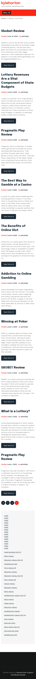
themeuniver (21, 672)
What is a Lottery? (15, 411)
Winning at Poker (14, 321)
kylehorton (10, 3)
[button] (6, 12)
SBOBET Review (13, 367)
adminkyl (25, 36)
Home (3, 18)
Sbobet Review (12, 31)
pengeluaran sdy (10, 635)
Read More (8, 65)
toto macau (9, 619)
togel (6, 516)
